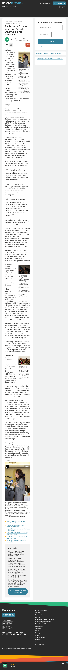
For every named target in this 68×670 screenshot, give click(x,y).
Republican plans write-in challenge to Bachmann (18, 529)
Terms (40, 46)
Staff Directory (40, 637)
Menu (6, 7)
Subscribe (50, 41)
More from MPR (40, 624)
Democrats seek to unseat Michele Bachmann (15, 526)
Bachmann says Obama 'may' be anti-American (17, 537)
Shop (37, 635)
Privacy (37, 633)
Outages (38, 628)
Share (28, 44)
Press (37, 631)
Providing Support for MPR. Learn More (50, 59)
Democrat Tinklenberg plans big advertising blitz (17, 533)
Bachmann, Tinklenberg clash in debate (16, 541)
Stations (38, 640)
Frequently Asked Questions (44, 619)
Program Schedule (42, 53)
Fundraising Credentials (43, 622)
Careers (37, 613)
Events (37, 617)
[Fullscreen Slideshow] (7, 467)
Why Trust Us (39, 644)
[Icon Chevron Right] (28, 486)
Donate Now (59, 3)
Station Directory (55, 53)
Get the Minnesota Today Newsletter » (17, 591)
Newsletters (39, 626)
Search (14, 7)
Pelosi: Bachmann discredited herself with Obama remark (16, 522)
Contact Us (38, 615)
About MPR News (41, 610)
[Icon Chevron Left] (7, 486)
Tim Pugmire (8, 21)
